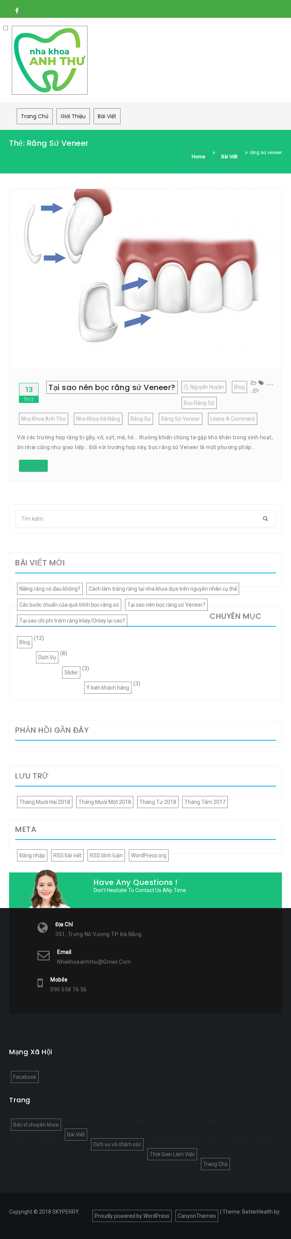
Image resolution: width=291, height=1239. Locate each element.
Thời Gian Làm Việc (172, 1154)
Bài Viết (107, 116)
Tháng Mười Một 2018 (104, 802)
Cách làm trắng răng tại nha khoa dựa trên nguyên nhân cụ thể (163, 589)
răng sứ (140, 419)
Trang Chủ (34, 116)
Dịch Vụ (47, 657)
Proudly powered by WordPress (132, 1216)
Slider (71, 672)
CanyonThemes (197, 1216)
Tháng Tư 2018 (157, 802)
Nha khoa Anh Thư (43, 419)
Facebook (16, 11)
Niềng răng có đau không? (49, 589)
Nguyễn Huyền (207, 387)
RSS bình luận (106, 855)
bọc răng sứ (199, 403)
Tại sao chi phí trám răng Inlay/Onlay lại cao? (72, 621)
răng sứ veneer (180, 419)
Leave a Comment (233, 420)
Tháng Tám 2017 (205, 802)
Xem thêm (33, 466)
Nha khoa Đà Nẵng (98, 419)
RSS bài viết (67, 855)
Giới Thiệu (73, 116)
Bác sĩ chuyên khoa (36, 1125)
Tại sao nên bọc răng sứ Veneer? (111, 387)
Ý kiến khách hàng (107, 688)
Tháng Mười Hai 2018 (44, 802)
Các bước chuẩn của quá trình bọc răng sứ (69, 605)
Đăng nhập (32, 855)
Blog (239, 387)
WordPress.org (148, 855)
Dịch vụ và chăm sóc (117, 1144)
